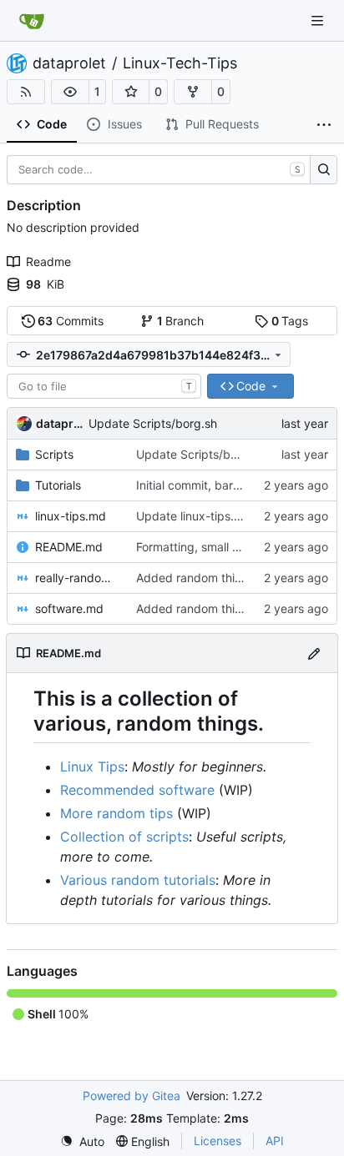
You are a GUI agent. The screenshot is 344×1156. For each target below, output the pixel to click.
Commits (71, 321)
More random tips (116, 813)
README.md (69, 547)
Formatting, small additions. (211, 547)
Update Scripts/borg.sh (153, 423)
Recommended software (137, 790)
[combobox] (104, 386)
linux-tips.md (70, 516)
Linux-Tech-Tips (180, 63)
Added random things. (197, 577)
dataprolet (69, 63)
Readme (48, 261)
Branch (181, 321)
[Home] (31, 21)
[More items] (324, 125)
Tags (290, 321)
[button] (70, 91)
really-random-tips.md (77, 577)
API (275, 1140)
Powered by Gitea (131, 1095)
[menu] (82, 1141)
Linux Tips (92, 766)
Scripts (54, 454)
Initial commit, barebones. (206, 485)
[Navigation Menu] (319, 20)
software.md (69, 608)
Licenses (217, 1140)
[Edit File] (314, 652)
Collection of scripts (124, 836)
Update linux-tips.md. (195, 516)
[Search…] (323, 170)
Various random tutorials (137, 880)
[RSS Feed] (26, 91)
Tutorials (58, 485)
